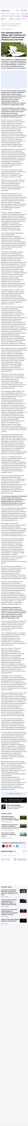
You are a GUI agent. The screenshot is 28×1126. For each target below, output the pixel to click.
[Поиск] (22, 10)
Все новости (4, 25)
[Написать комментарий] (14, 855)
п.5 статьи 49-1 (11, 120)
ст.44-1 (20, 577)
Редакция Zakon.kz (13, 25)
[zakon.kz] (5, 10)
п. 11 (8, 457)
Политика (3, 13)
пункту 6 (9, 180)
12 (25, 438)
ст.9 (22, 438)
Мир (8, 13)
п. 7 (8, 212)
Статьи (18, 13)
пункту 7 (22, 290)
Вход (26, 851)
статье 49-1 (10, 621)
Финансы (12, 13)
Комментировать (22, 859)
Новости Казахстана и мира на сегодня (11, 23)
